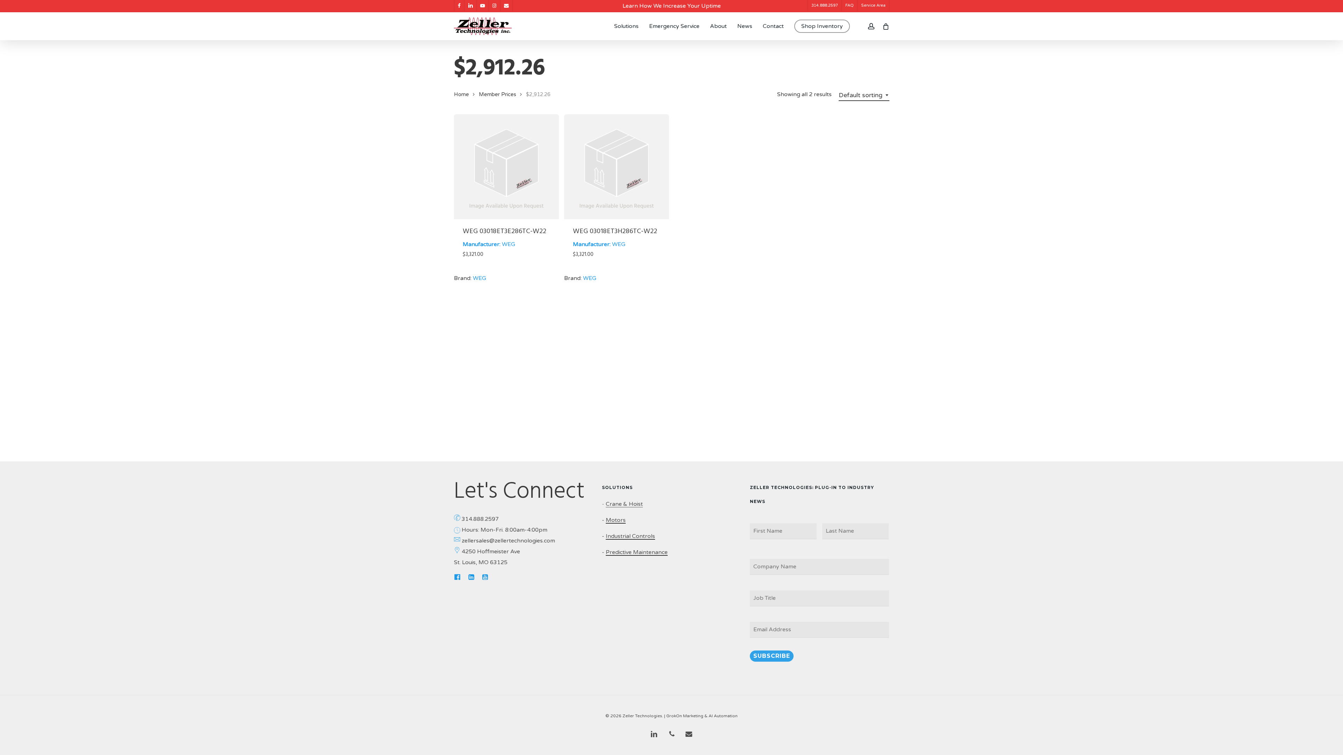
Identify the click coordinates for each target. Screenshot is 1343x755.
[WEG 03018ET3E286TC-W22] (506, 166)
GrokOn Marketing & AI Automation (702, 715)
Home (461, 94)
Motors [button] (616, 520)
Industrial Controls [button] (630, 536)
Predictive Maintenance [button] (637, 552)
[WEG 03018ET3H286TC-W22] (616, 166)
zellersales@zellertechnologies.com (508, 540)
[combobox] (864, 95)
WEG (508, 244)
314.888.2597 (480, 519)
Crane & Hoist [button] (624, 504)
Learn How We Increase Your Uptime (672, 5)
